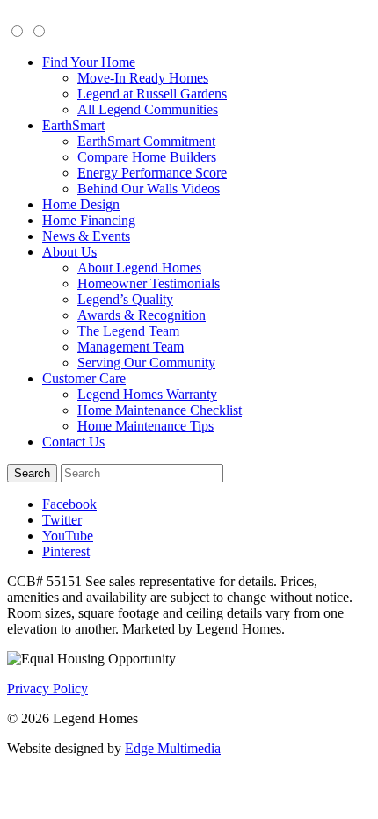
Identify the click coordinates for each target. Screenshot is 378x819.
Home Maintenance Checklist (159, 409)
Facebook (69, 503)
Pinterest (66, 551)
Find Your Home (88, 61)
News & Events (86, 235)
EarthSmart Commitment (146, 141)
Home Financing (88, 220)
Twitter (62, 519)
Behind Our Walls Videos (148, 188)
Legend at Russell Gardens (152, 93)
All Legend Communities (147, 109)
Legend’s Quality (125, 299)
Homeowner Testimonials (148, 283)
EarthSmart (73, 125)
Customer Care (84, 378)
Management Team (130, 346)
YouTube (67, 535)
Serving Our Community (146, 362)
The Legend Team (128, 330)
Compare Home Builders (146, 156)
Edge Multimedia (173, 748)
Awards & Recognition (141, 315)
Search (32, 473)
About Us (69, 251)
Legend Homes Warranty (147, 394)
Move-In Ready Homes (142, 77)
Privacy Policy (47, 688)
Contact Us (73, 441)
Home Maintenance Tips (145, 425)
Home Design (81, 204)
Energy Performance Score (152, 172)
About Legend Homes (139, 267)
